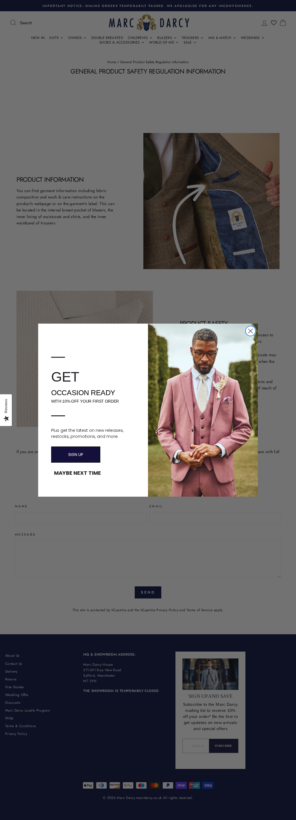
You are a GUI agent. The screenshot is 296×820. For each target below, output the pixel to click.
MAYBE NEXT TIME (77, 473)
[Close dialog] (250, 331)
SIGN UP (75, 454)
